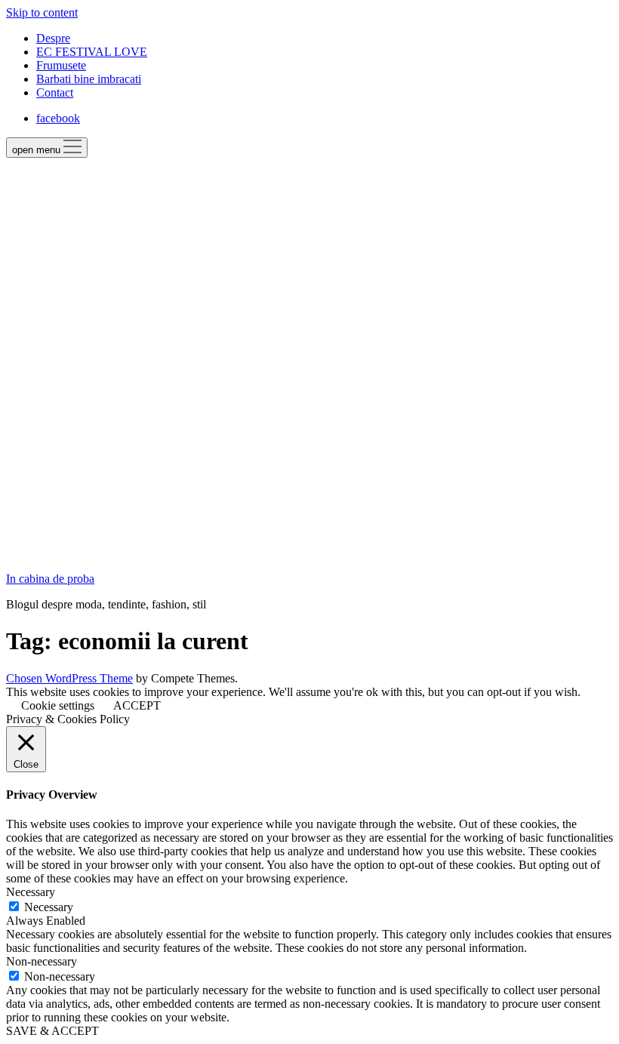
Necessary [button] (30, 891)
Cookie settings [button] (57, 705)
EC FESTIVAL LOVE (91, 51)
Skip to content (42, 12)
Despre (53, 38)
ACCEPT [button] (137, 705)
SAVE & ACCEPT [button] (52, 1030)
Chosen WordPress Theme (69, 678)
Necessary (48, 907)
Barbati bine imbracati (88, 78)
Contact (54, 92)
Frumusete (61, 65)
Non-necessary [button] (41, 961)
